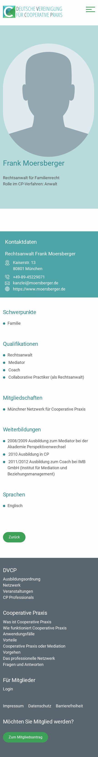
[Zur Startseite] (32, 16)
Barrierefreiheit (69, 706)
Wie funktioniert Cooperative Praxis (35, 628)
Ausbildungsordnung (21, 579)
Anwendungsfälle (19, 633)
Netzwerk (12, 585)
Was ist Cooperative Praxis (27, 621)
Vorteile (10, 640)
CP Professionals (18, 597)
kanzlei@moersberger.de (35, 283)
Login (8, 689)
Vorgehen (12, 652)
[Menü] (90, 9)
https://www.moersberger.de (39, 289)
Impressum (13, 706)
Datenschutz (39, 706)
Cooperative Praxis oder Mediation (34, 646)
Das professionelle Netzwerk (29, 658)
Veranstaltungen (18, 591)
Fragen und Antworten (23, 664)
